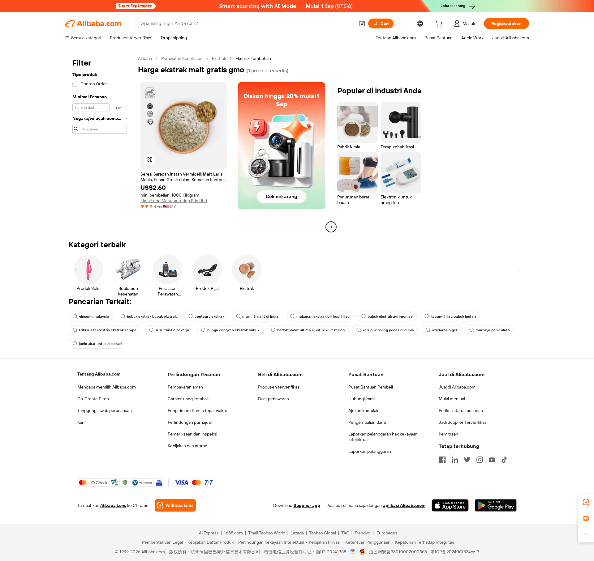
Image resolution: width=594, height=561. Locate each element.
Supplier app (307, 505)
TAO (345, 532)
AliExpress (209, 532)
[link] (586, 502)
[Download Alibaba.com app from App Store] (450, 505)
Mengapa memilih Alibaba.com (106, 387)
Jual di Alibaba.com (457, 387)
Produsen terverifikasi (279, 387)
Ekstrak (219, 58)
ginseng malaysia (94, 316)
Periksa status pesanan (461, 410)
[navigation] (100, 143)
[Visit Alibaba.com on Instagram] (479, 459)
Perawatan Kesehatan (182, 58)
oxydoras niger (445, 330)
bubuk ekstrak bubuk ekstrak (152, 316)
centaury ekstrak (209, 316)
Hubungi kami (361, 398)
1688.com (233, 532)
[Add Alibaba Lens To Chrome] (175, 505)
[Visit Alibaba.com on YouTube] (492, 459)
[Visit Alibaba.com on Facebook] (442, 459)
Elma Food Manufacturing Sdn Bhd (173, 200)
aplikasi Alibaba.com (404, 505)
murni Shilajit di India (260, 316)
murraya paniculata (493, 330)
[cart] (440, 24)
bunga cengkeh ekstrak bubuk (233, 330)
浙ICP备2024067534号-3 (455, 551)
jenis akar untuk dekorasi (100, 344)
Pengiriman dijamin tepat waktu (197, 410)
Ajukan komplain (364, 410)
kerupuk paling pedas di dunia (388, 330)
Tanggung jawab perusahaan (104, 410)
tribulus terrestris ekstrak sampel (108, 330)
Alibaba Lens (113, 505)
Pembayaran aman (185, 387)
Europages (387, 532)
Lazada (297, 532)
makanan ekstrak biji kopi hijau (323, 316)
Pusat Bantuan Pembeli (370, 387)
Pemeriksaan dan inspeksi (192, 433)
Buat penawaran (273, 398)
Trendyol (363, 532)
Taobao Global (322, 532)
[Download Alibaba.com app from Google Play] (496, 505)
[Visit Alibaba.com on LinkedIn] (454, 459)
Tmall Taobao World (266, 532)
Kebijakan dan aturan (187, 445)
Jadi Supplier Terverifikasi (463, 422)
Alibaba (145, 58)
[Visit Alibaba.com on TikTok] (504, 459)
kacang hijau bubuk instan (453, 316)
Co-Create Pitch (93, 398)
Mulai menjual (452, 398)
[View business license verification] (353, 552)
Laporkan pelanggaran (369, 451)
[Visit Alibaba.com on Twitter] (467, 459)
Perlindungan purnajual (190, 422)
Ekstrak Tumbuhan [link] (253, 58)
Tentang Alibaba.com (98, 374)
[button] (362, 23)
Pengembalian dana (367, 422)
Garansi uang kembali (188, 398)
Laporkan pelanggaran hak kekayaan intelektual (383, 436)
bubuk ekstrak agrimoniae (390, 316)
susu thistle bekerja (172, 330)
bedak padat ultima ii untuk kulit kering (311, 330)
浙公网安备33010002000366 (398, 551)
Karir (81, 422)
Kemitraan (448, 433)
